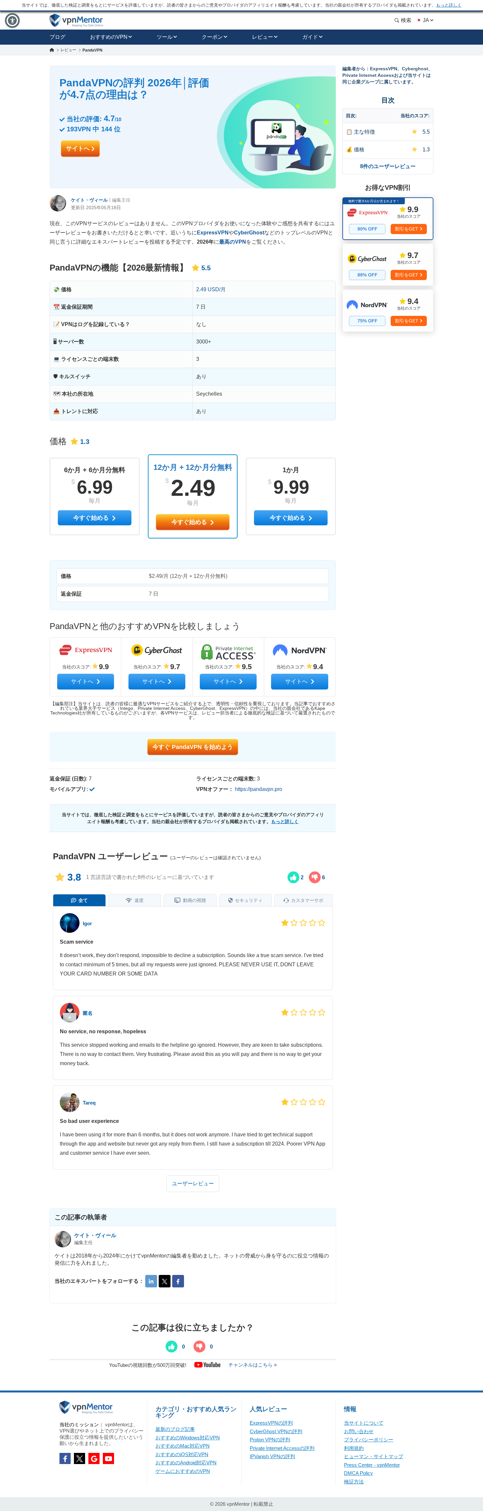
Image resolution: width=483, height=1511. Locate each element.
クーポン (212, 37)
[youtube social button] (108, 1458)
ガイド (310, 37)
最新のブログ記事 (175, 1429)
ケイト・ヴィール (89, 200)
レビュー (262, 37)
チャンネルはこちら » (252, 1364)
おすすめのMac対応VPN (182, 1446)
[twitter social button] (79, 1458)
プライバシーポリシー (368, 1439)
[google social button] (94, 1458)
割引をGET (406, 228)
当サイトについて (363, 1423)
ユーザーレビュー (193, 1183)
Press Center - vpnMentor (372, 1465)
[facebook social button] (65, 1458)
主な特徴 (364, 132)
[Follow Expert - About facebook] (178, 1281)
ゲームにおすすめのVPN (182, 1471)
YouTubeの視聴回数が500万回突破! (147, 1365)
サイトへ (78, 148)
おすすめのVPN (108, 37)
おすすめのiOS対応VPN (181, 1454)
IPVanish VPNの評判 (272, 1456)
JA (426, 20)
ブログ (57, 37)
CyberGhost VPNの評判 (276, 1431)
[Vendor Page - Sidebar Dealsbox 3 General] (388, 310)
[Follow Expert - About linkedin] (151, 1281)
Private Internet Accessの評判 (282, 1448)
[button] (12, 20)
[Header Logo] (76, 20)
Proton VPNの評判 (270, 1439)
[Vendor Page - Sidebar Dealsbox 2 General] (388, 264)
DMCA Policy (358, 1473)
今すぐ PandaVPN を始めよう (192, 747)
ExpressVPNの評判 (271, 1423)
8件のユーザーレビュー (388, 166)
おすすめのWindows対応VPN (187, 1437)
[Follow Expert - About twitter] (165, 1281)
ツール (164, 37)
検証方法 (354, 1481)
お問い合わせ (359, 1431)
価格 (359, 149)
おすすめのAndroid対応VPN (186, 1462)
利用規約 (354, 1448)
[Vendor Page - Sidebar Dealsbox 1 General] (388, 218)
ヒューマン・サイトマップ (373, 1456)
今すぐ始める (190, 522)
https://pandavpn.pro (258, 789)
